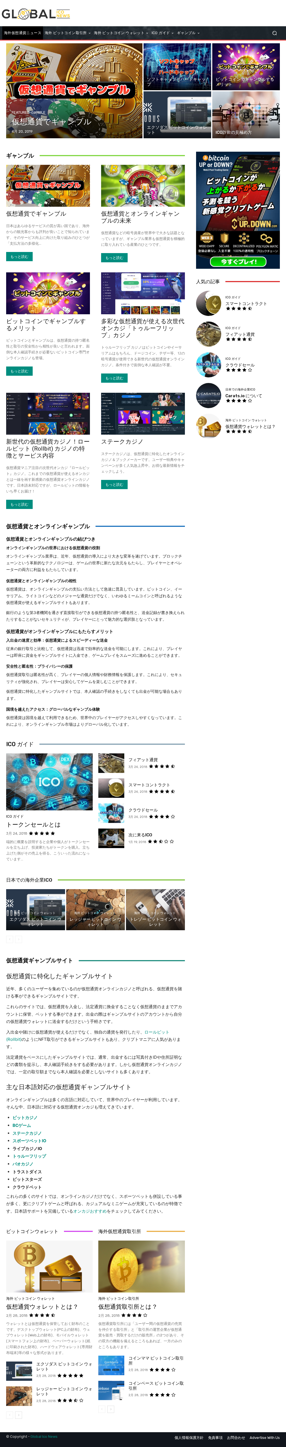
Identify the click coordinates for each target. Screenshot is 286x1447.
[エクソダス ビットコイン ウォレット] (177, 114)
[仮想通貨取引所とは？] (141, 1267)
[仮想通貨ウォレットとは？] (49, 1267)
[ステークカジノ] (143, 414)
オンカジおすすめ (90, 1211)
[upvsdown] (238, 210)
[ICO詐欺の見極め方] (246, 114)
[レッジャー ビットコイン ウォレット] (19, 1396)
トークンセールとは (33, 824)
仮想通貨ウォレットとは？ (42, 1306)
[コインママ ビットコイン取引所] (111, 1365)
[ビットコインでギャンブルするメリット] (246, 66)
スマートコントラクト (149, 784)
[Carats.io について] (208, 395)
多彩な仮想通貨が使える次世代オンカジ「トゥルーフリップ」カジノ (142, 328)
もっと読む (19, 256)
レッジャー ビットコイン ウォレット (95, 922)
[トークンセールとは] (49, 782)
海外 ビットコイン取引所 (118, 1298)
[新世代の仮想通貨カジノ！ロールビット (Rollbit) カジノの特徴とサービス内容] (48, 414)
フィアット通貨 (143, 759)
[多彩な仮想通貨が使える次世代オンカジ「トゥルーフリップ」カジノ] (143, 293)
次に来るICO (140, 834)
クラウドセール (143, 810)
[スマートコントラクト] (111, 788)
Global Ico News (44, 1436)
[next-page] (18, 1415)
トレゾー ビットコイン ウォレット (156, 922)
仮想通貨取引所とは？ (128, 1306)
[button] (274, 32)
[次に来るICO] (111, 838)
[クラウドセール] (111, 813)
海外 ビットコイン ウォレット (35, 913)
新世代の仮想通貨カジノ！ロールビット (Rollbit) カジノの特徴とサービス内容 (48, 448)
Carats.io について (243, 395)
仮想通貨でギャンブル (36, 213)
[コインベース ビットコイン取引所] (111, 1390)
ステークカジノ (122, 441)
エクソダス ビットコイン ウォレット (35, 922)
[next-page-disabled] (18, 939)
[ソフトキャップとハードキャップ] (177, 66)
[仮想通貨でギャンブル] (74, 90)
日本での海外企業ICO (29, 880)
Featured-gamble (29, 112)
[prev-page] (9, 939)
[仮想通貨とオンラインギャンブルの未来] (143, 186)
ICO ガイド (20, 744)
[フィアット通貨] (111, 763)
